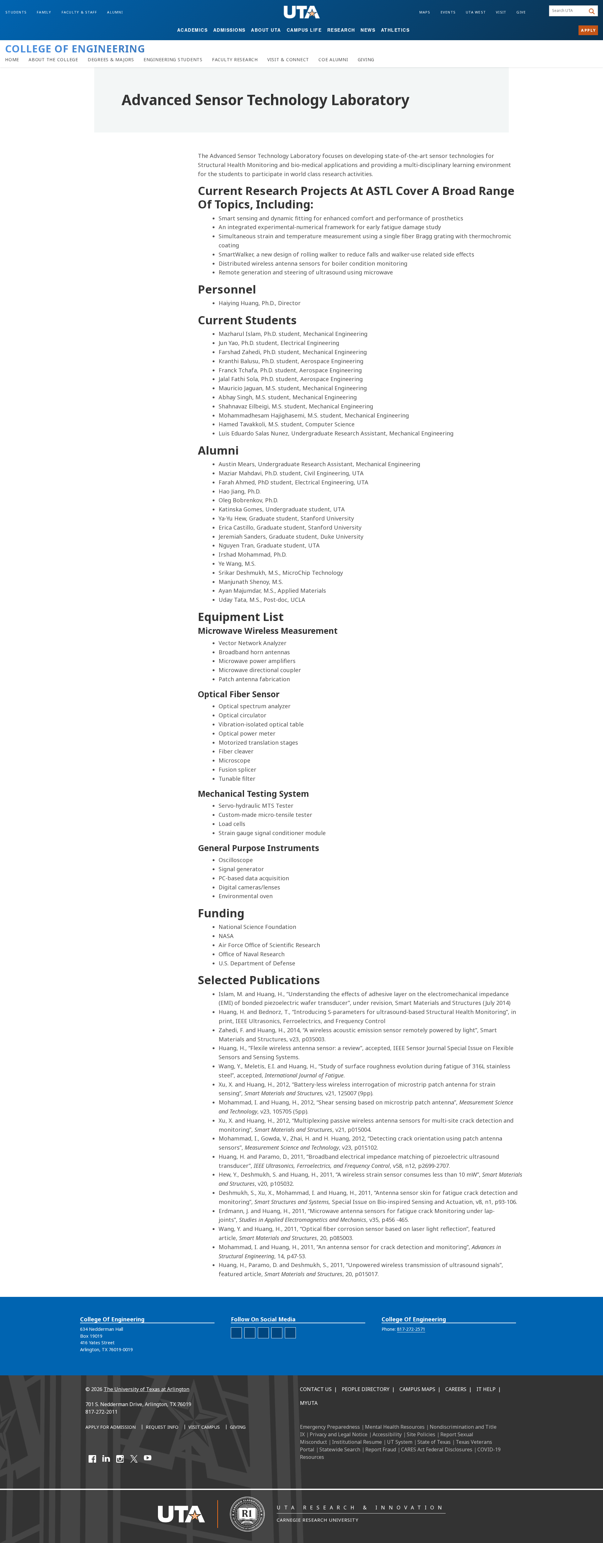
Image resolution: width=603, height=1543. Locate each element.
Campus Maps (417, 1389)
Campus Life (304, 30)
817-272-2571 (411, 1329)
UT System (399, 1441)
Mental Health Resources (395, 1426)
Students (16, 12)
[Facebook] (92, 1459)
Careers (455, 1389)
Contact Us (316, 1389)
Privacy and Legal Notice (338, 1434)
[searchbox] (568, 11)
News (368, 30)
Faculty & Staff (79, 12)
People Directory (365, 1389)
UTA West (476, 12)
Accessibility (387, 1434)
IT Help (486, 1389)
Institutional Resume (357, 1441)
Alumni (115, 12)
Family (44, 12)
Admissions (229, 30)
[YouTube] (147, 1459)
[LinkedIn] (106, 1459)
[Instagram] (120, 1459)
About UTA (266, 30)
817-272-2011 (101, 1411)
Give (521, 12)
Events (448, 12)
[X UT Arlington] (134, 1459)
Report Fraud (380, 1449)
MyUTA (309, 1403)
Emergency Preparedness (330, 1426)
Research (341, 30)
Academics (192, 30)
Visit (501, 12)
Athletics (395, 30)
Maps (425, 12)
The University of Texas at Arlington (146, 1389)
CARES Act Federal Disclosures (436, 1449)
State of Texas (434, 1441)
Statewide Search (339, 1449)
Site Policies (421, 1434)
